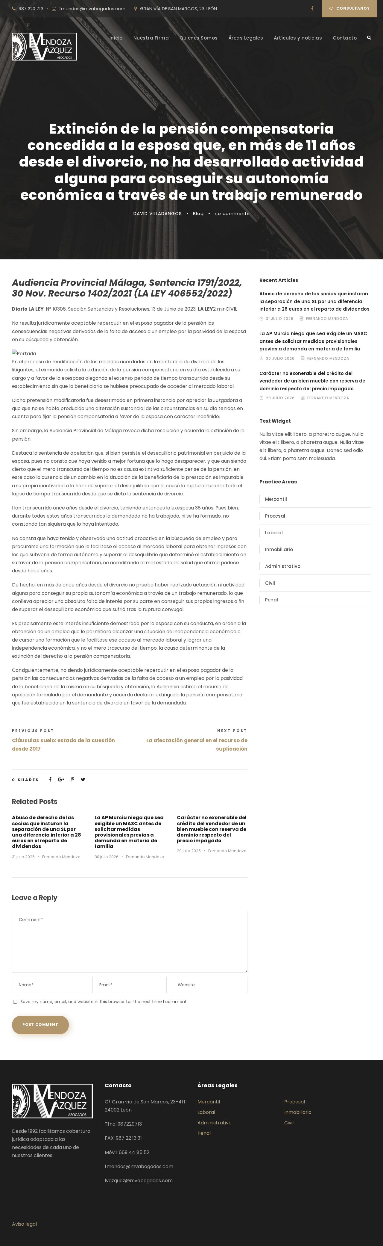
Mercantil (276, 499)
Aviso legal (24, 1224)
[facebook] (312, 8)
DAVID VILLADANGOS (157, 213)
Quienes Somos (199, 38)
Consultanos (353, 8)
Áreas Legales (246, 38)
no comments (232, 213)
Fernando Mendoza (61, 857)
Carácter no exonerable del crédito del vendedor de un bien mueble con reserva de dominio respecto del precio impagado (212, 829)
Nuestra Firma (151, 38)
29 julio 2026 (189, 851)
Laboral (274, 533)
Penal (271, 600)
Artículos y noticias (298, 38)
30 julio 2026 (106, 857)
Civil (270, 583)
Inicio (116, 38)
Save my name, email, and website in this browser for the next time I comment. (104, 1002)
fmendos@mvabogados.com (92, 8)
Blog (198, 213)
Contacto (345, 38)
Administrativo (282, 566)
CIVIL (231, 309)
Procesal (275, 516)
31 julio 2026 (23, 857)
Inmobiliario (279, 549)
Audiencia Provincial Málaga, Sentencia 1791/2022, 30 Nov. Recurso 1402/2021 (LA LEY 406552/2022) (127, 288)
